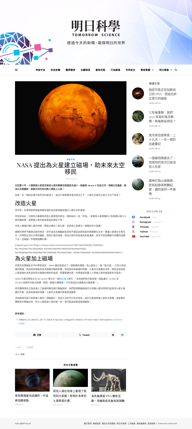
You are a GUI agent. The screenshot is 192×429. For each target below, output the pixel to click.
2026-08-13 (154, 125)
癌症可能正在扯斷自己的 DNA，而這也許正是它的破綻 (163, 94)
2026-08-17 (154, 148)
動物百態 (100, 69)
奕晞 (22, 354)
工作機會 (131, 423)
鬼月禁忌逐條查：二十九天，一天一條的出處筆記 (162, 139)
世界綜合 (130, 69)
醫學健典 (70, 69)
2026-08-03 (154, 102)
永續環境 (85, 69)
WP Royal (26, 423)
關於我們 (88, 423)
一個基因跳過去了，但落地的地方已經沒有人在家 (162, 162)
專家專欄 (145, 69)
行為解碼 (115, 69)
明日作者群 (121, 423)
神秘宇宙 (40, 69)
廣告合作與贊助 (109, 423)
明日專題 (164, 69)
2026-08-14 (154, 198)
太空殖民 (29, 347)
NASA (19, 347)
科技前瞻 (55, 69)
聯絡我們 (97, 423)
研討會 (62, 278)
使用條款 (151, 423)
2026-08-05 (154, 171)
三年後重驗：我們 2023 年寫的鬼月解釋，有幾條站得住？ (162, 116)
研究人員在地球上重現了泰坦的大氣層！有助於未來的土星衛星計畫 (69, 395)
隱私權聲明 (141, 423)
